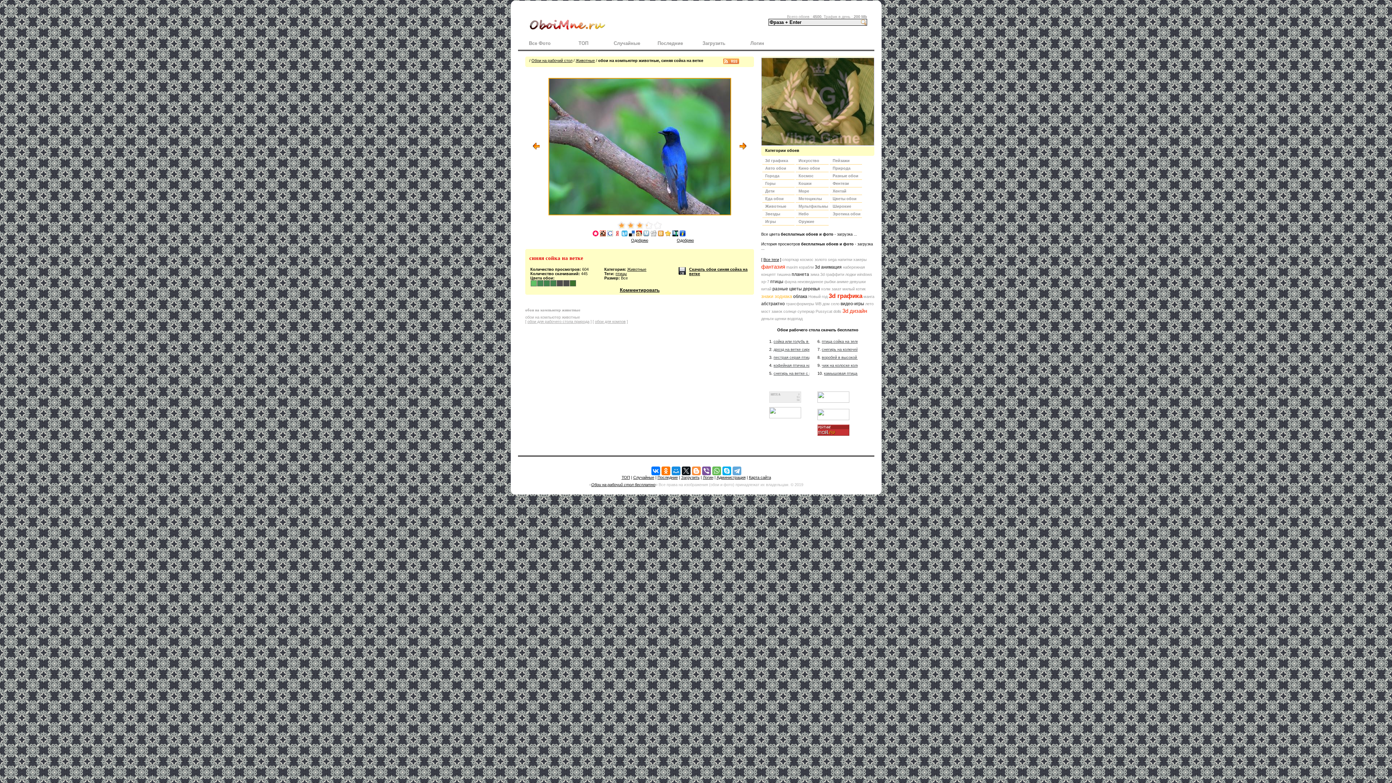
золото (821, 259)
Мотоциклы (810, 198)
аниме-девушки (851, 281)
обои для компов (610, 321)
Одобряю (639, 240)
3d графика (845, 296)
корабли (806, 267)
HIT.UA (775, 394)
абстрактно (773, 303)
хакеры (860, 259)
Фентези (841, 183)
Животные (585, 60)
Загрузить (714, 43)
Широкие (842, 206)
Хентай (839, 191)
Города (772, 176)
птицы (621, 274)
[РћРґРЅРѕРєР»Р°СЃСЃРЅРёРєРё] (666, 471)
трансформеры (800, 304)
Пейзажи (841, 160)
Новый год (818, 296)
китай (766, 289)
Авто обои (775, 168)
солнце (789, 311)
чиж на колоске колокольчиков (850, 365)
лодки (850, 274)
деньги (767, 318)
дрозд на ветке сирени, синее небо (806, 349)
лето (869, 304)
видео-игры (852, 303)
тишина (784, 274)
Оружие (806, 221)
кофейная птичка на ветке (798, 365)
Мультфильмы (813, 206)
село (835, 304)
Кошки (805, 183)
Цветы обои (845, 198)
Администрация (731, 477)
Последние (670, 43)
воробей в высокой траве (845, 357)
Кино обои (809, 168)
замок (776, 311)
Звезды (772, 214)
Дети (770, 191)
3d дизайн (854, 311)
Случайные (627, 43)
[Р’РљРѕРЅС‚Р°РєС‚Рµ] (655, 471)
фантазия (773, 267)
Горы (770, 183)
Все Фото (540, 43)
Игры (770, 221)
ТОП (583, 43)
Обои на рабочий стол (551, 60)
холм (825, 289)
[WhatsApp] (716, 471)
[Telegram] (737, 471)
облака (800, 296)
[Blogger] (696, 471)
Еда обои (774, 198)
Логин (757, 43)
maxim (792, 267)
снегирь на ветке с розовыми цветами (809, 373)
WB (818, 304)
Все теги (771, 259)
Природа (841, 168)
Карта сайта (760, 477)
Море (804, 191)
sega (832, 259)
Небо (804, 214)
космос (806, 259)
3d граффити (832, 274)
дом (826, 304)
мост (765, 311)
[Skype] (726, 471)
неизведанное (810, 281)
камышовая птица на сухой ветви (855, 373)
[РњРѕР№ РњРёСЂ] (676, 471)
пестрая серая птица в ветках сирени (808, 357)
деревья (811, 288)
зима (814, 274)
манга (868, 296)
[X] (686, 471)
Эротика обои (847, 214)
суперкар (806, 311)
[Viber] (706, 471)
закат (836, 289)
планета (800, 274)
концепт (768, 274)
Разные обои (845, 176)
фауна (790, 281)
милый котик (854, 289)
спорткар (790, 259)
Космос (806, 176)
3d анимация (828, 267)
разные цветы (787, 288)
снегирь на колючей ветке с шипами (855, 349)
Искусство (809, 160)
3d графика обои (776, 161)
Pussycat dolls (828, 311)
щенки (780, 318)
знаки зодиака (776, 296)
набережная (854, 267)
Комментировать (640, 290)
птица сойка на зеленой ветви (849, 341)
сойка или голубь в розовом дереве (806, 341)
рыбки (830, 281)
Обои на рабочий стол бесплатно (623, 484)
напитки (845, 259)
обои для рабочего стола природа (558, 321)
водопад (795, 318)
